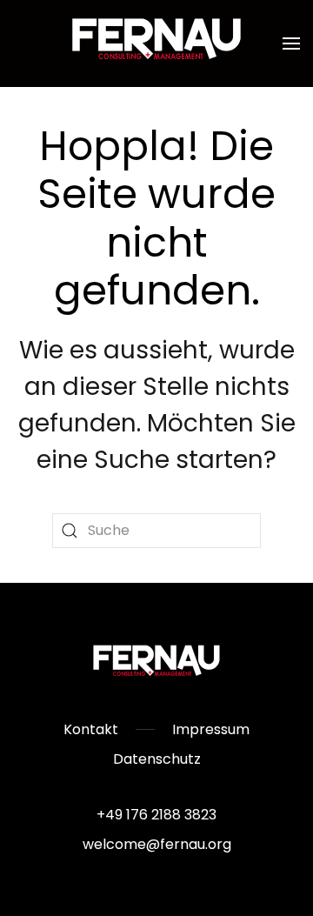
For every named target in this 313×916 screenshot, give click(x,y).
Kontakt (90, 729)
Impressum (211, 729)
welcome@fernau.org (157, 844)
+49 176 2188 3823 (156, 815)
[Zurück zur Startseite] (156, 43)
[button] (291, 43)
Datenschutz (157, 759)
